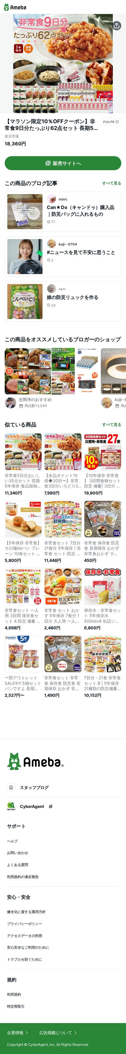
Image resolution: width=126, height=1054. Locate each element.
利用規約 (14, 994)
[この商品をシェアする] (116, 25)
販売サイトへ (67, 163)
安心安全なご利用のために (28, 947)
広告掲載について (55, 1032)
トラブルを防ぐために (24, 959)
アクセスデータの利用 (24, 935)
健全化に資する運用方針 (26, 912)
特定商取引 (16, 1006)
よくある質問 (17, 865)
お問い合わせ (17, 853)
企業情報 (15, 1032)
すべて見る (111, 183)
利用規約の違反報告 (23, 876)
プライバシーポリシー (24, 923)
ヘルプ (12, 841)
